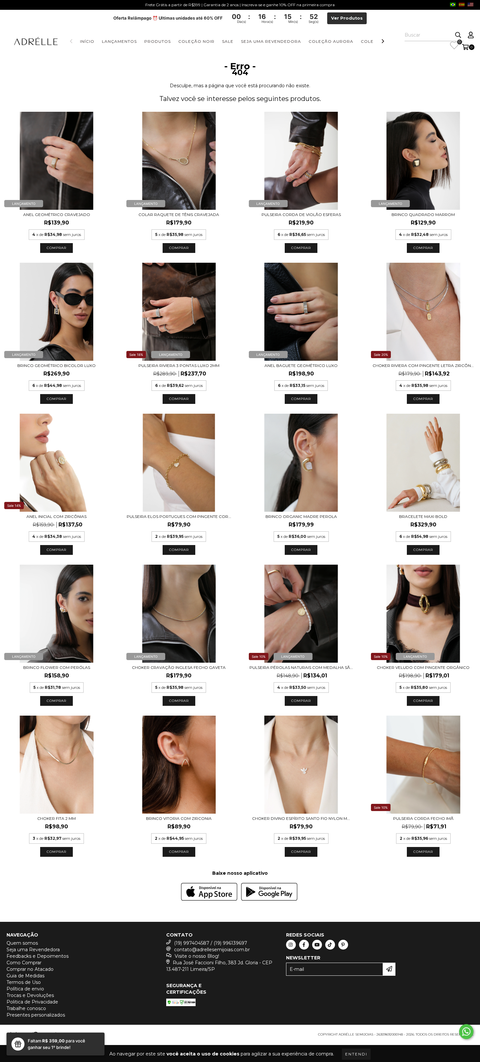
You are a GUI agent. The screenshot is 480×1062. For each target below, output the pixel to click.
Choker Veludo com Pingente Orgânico (423, 667)
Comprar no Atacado (30, 969)
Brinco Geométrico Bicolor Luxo (56, 365)
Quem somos (22, 943)
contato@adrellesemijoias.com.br (212, 950)
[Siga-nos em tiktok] (330, 945)
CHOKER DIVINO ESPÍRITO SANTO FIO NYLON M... (301, 818)
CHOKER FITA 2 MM (56, 818)
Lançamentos (119, 41)
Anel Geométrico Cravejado (56, 214)
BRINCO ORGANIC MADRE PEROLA (301, 516)
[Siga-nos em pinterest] (343, 945)
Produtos (157, 41)
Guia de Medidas (25, 976)
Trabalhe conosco (26, 1008)
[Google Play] (269, 892)
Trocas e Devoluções (30, 995)
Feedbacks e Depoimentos (38, 956)
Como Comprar (24, 963)
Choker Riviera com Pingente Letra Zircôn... (423, 365)
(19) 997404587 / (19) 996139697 (210, 943)
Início (87, 41)
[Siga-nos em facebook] (304, 945)
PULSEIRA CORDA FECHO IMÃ (423, 818)
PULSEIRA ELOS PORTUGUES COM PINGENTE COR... (179, 516)
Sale (227, 41)
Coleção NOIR (196, 41)
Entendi (356, 1054)
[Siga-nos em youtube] (317, 945)
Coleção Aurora (331, 41)
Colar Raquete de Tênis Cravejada (178, 214)
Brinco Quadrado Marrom (423, 214)
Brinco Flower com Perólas (56, 667)
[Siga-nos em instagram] (291, 945)
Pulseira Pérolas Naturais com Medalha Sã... (301, 667)
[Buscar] (458, 35)
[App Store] (209, 892)
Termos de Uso (24, 982)
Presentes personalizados (36, 1015)
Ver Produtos (347, 18)
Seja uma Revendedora (271, 41)
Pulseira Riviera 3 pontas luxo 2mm (178, 365)
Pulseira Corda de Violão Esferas (301, 214)
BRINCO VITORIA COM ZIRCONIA (179, 818)
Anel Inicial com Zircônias (56, 516)
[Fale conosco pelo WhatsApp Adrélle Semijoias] (466, 1031)
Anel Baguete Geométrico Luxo (301, 365)
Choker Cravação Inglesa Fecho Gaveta (179, 667)
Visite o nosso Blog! (197, 956)
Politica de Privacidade (32, 1002)
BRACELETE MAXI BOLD (423, 516)
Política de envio (25, 989)
